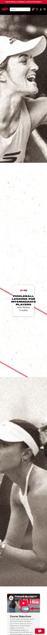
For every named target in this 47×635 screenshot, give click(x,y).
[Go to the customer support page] (37, 9)
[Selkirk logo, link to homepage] (4, 10)
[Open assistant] (40, 631)
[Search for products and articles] (27, 9)
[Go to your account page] (41, 9)
